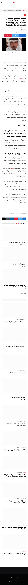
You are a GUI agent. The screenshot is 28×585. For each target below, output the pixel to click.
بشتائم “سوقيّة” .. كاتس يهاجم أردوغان (15, 450)
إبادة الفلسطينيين (23, 213)
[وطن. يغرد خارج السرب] (14, 2)
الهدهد (17, 10)
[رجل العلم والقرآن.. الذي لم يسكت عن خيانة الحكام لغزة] (14, 541)
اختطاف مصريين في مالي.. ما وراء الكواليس (16, 398)
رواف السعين (23, 78)
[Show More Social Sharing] (3, 35)
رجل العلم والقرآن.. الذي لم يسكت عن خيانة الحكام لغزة (14, 554)
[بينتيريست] (8, 35)
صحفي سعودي (12, 213)
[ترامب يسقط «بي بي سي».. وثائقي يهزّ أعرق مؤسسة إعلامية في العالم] (14, 276)
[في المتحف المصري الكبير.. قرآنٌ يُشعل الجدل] (14, 334)
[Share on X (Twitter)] (15, 35)
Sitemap (18, 579)
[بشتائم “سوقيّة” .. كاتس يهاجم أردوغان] (14, 438)
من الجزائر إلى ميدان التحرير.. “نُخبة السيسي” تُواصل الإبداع (16, 502)
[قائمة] (26, 2)
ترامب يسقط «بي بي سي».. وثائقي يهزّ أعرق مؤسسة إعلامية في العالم (14, 286)
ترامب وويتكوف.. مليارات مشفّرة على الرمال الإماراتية (15, 424)
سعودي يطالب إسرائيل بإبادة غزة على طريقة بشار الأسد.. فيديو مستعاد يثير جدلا (14, 133)
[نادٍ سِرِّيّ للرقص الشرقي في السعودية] (14, 233)
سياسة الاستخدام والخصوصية (13, 581)
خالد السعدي (23, 32)
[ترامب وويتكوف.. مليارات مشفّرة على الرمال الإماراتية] (14, 412)
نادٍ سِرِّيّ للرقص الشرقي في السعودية (16, 243)
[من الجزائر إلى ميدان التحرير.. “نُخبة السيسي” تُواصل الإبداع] (14, 489)
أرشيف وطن (19, 10)
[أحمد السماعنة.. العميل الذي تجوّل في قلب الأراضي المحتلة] (14, 515)
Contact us (22, 579)
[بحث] (2, 2)
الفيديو (12, 168)
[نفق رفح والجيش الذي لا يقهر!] (14, 254)
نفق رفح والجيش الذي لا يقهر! (18, 264)
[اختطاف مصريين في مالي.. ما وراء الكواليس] (14, 385)
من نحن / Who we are (12, 579)
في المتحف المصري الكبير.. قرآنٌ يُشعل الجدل (15, 347)
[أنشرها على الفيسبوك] (22, 35)
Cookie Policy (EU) (5, 579)
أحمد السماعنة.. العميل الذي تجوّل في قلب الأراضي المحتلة (14, 528)
